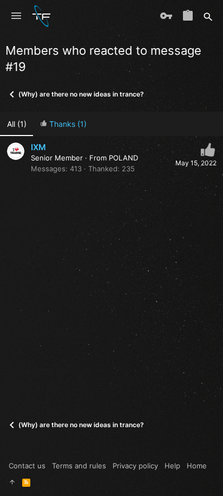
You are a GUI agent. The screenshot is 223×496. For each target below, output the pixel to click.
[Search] (208, 16)
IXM (38, 147)
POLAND (123, 157)
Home (197, 465)
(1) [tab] (17, 123)
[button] (16, 16)
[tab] (63, 124)
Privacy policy (135, 465)
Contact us (27, 465)
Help (172, 465)
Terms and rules (79, 465)
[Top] (12, 482)
